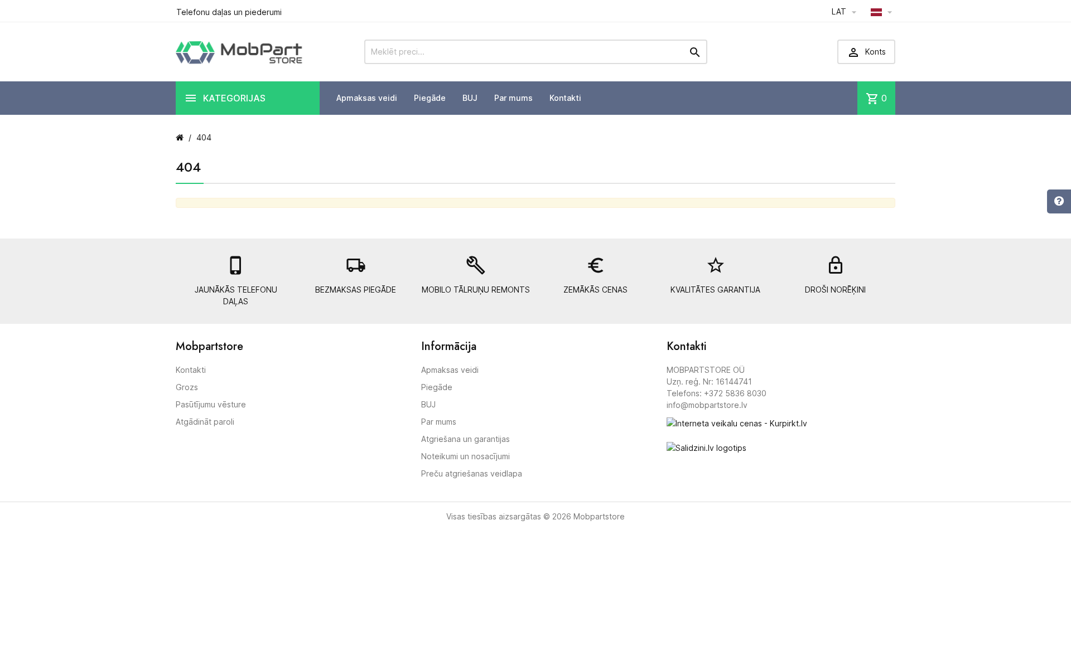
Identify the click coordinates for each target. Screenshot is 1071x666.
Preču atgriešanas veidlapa (471, 473)
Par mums (513, 98)
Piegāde (430, 98)
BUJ (469, 98)
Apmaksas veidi (366, 98)
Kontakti (565, 98)
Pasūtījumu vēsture (211, 404)
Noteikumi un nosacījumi (465, 456)
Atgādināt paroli (205, 421)
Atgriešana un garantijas (465, 439)
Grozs (187, 387)
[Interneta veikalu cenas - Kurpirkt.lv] (737, 422)
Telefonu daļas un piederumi (229, 12)
